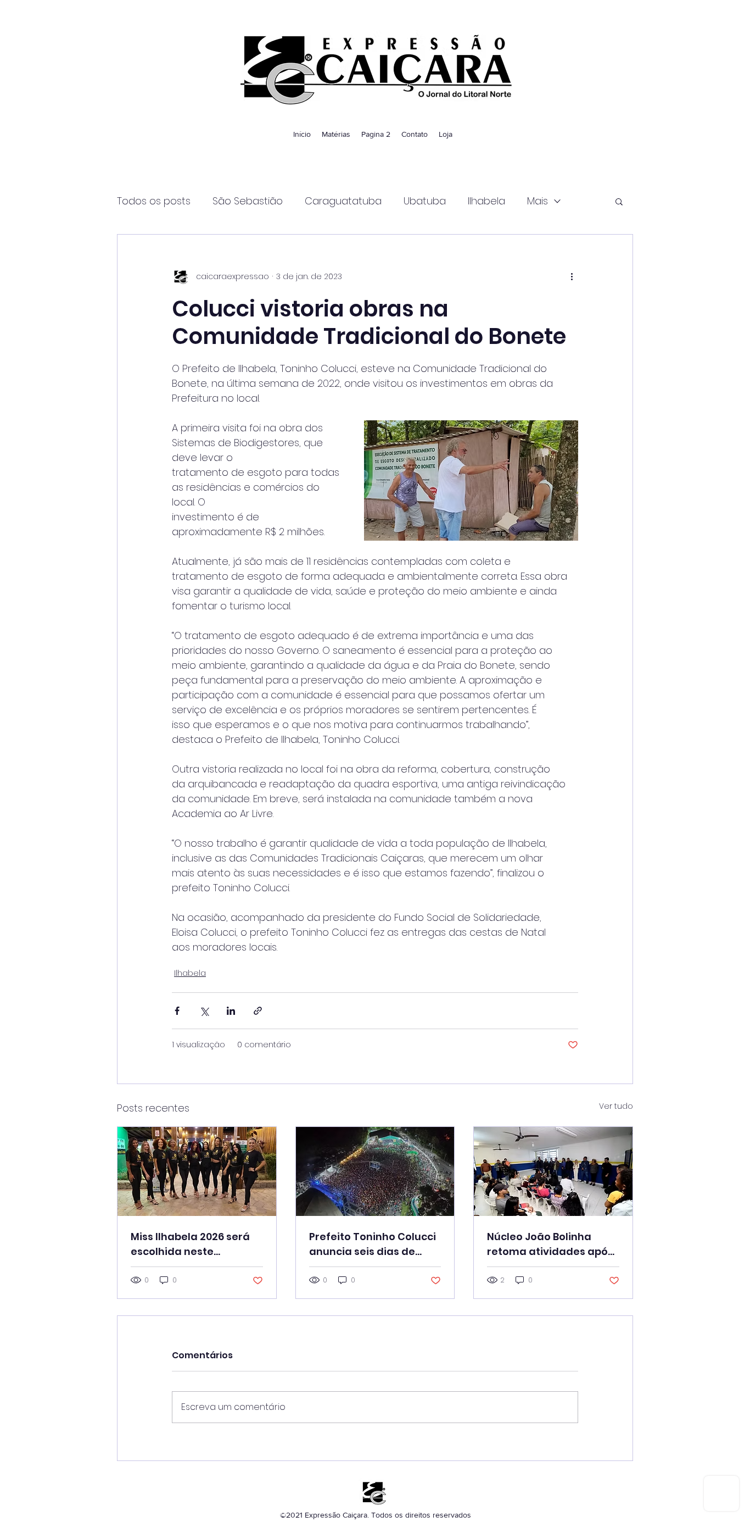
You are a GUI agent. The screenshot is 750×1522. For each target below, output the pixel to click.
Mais (537, 201)
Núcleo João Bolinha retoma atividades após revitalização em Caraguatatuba (550, 1244)
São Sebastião (247, 201)
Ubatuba (425, 201)
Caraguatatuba (343, 201)
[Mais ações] (571, 276)
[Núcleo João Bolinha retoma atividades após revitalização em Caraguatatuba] (553, 1171)
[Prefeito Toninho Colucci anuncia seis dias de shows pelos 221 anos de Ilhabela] (375, 1171)
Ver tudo (616, 1106)
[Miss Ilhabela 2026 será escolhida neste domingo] (196, 1171)
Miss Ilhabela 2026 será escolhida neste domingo (190, 1244)
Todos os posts (154, 201)
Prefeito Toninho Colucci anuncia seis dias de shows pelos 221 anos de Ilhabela (372, 1244)
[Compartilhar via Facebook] (177, 1011)
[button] (619, 201)
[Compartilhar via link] (258, 1011)
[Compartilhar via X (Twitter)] (204, 1011)
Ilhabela (486, 201)
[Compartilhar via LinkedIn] (231, 1011)
